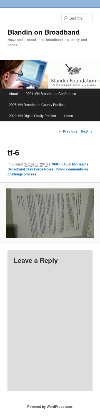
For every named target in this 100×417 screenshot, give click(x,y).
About (13, 93)
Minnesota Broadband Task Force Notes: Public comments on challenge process (48, 169)
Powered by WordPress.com (49, 406)
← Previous (68, 131)
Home (68, 115)
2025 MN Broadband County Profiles (36, 104)
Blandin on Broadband (44, 32)
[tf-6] (50, 213)
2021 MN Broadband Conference (51, 93)
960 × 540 (60, 164)
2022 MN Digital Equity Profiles (32, 115)
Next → (86, 131)
